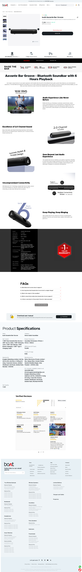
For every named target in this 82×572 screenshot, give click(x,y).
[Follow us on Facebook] (39, 560)
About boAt (67, 465)
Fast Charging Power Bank (34, 541)
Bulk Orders (52, 471)
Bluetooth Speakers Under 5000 (35, 497)
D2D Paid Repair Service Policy (51, 564)
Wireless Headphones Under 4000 (11, 527)
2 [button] (40, 451)
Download (64, 316)
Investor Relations (68, 475)
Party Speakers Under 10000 (34, 524)
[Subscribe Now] (23, 472)
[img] (24, 415)
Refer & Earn (32, 475)
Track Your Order (53, 464)
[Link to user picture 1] (57, 429)
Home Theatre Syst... (9, 11)
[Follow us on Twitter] (42, 560)
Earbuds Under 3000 (8, 494)
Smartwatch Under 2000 (9, 547)
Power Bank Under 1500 (33, 547)
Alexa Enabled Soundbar (33, 510)
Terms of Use (34, 564)
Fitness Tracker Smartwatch (9, 537)
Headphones (40, 465)
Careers (66, 471)
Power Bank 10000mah (33, 537)
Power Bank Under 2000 (33, 548)
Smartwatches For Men (8, 543)
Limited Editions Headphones (58, 486)
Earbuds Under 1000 (8, 492)
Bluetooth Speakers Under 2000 (35, 494)
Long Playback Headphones (9, 521)
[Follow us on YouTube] (47, 560)
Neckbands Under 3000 (9, 511)
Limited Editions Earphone (58, 487)
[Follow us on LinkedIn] (50, 560)
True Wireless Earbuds (32, 466)
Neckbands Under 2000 (9, 510)
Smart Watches (40, 469)
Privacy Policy (27, 564)
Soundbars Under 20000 (33, 516)
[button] (40, 400)
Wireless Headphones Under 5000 (11, 528)
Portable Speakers (32, 486)
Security (66, 473)
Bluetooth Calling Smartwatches (10, 536)
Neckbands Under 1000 (8, 509)
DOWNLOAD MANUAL (42, 304)
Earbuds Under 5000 (8, 497)
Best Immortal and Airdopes (9, 487)
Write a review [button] (62, 400)
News (66, 467)
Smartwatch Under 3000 (9, 548)
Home (4, 11)
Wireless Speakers (41, 467)
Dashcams (32, 471)
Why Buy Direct (53, 473)
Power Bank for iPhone (33, 542)
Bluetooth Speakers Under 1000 (35, 493)
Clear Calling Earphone (8, 505)
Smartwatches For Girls (8, 542)
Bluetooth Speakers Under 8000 (35, 498)
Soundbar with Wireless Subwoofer (35, 506)
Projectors (40, 471)
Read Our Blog (68, 469)
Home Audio (32, 469)
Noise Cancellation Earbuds (9, 486)
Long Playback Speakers (33, 487)
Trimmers (32, 473)
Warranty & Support (54, 466)
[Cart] (78, 5)
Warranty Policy (41, 564)
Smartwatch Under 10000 (9, 552)
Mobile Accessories (41, 473)
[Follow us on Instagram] (44, 560)
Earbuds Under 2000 (8, 493)
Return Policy (52, 468)
